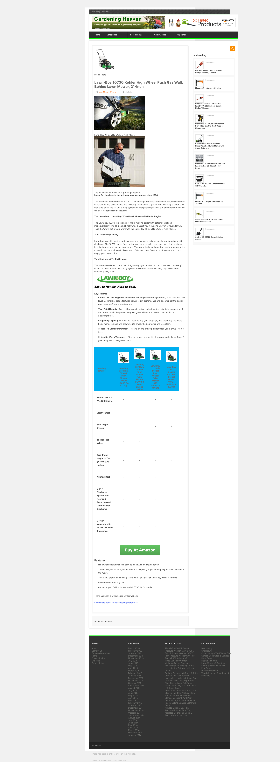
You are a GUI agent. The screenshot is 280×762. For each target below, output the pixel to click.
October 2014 (134, 713)
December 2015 (136, 678)
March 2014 (134, 730)
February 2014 (135, 732)
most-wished (160, 35)
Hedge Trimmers (209, 660)
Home (97, 35)
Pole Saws (206, 668)
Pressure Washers (209, 670)
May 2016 (133, 665)
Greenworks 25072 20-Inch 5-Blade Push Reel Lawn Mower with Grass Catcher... (209, 146)
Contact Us (105, 12)
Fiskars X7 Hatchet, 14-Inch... (208, 88)
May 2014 (133, 725)
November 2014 (136, 710)
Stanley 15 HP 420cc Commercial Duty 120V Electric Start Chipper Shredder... (209, 126)
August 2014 (134, 717)
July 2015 (133, 690)
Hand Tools (206, 658)
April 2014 (133, 727)
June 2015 (133, 693)
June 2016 (133, 663)
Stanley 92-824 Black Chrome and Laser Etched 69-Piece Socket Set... (210, 166)
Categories (112, 35)
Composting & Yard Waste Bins (216, 653)
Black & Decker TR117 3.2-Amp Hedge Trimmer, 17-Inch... (208, 71)
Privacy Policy (98, 658)
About (94, 648)
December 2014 (136, 708)
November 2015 (136, 680)
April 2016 (133, 668)
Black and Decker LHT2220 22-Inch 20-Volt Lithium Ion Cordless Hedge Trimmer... (209, 106)
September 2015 (136, 685)
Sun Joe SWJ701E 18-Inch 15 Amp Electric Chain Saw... (209, 220)
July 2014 (133, 720)
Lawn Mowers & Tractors (108, 92)
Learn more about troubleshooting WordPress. (116, 602)
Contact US (97, 650)
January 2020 (134, 653)
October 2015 (134, 683)
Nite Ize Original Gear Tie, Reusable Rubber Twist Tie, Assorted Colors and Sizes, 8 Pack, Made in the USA (178, 711)
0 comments (210, 62)
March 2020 (134, 648)
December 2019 (136, 655)
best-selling (135, 35)
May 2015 (133, 695)
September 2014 (136, 715)
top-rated (181, 35)
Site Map (95, 12)
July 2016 (133, 660)
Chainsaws (206, 650)
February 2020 (135, 650)
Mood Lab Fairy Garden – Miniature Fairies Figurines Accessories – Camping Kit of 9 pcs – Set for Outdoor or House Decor (179, 665)
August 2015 (134, 688)
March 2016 (134, 670)
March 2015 (134, 700)
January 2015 (134, 705)
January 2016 (134, 675)
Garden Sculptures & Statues (215, 655)
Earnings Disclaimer (101, 653)
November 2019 (136, 658)
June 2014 (133, 722)
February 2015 (135, 703)
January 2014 (134, 735)
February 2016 (135, 673)
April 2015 (133, 698)
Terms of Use (98, 663)
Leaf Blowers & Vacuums (213, 665)
